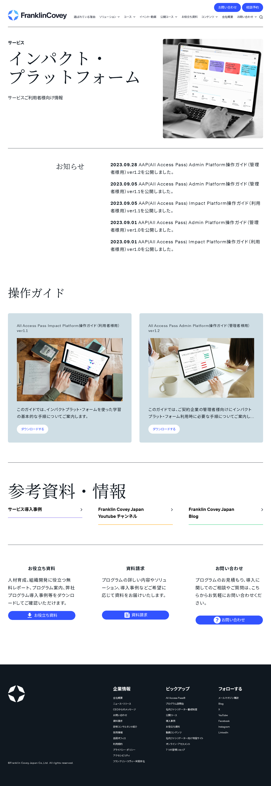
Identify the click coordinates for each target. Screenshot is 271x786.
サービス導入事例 (25, 509)
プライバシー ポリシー (124, 749)
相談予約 (252, 7)
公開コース (167, 16)
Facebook (224, 720)
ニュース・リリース (122, 703)
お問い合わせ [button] (245, 16)
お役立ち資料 (190, 16)
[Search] (261, 15)
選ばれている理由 (84, 16)
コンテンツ (208, 16)
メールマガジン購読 (228, 697)
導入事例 (170, 720)
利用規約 (118, 743)
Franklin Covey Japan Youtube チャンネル (121, 513)
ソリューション (107, 16)
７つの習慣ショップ (175, 749)
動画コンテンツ (174, 732)
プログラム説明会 (175, 703)
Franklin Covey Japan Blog (211, 513)
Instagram (224, 726)
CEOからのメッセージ (124, 709)
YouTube (223, 715)
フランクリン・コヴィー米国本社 (129, 761)
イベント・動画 (148, 16)
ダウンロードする (32, 429)
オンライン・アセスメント (178, 743)
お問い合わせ (227, 7)
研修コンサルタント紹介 (125, 726)
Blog (221, 703)
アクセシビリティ (121, 755)
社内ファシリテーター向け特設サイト (184, 738)
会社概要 (227, 16)
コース (128, 16)
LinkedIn (223, 732)
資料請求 (139, 615)
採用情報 (118, 732)
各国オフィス (119, 738)
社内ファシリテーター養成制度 (181, 709)
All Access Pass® (175, 697)
